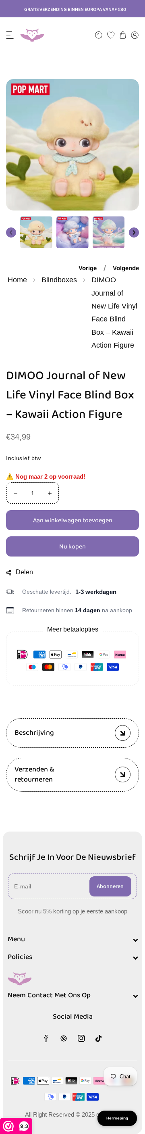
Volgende (126, 268)
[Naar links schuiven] (11, 232)
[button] (10, 35)
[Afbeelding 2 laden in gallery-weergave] (72, 232)
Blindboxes (59, 280)
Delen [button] (24, 572)
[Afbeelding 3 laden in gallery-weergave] (109, 232)
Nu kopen (72, 546)
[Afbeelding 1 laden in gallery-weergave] (36, 232)
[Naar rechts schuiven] (134, 232)
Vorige (88, 268)
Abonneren (110, 886)
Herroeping (117, 1118)
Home (17, 280)
